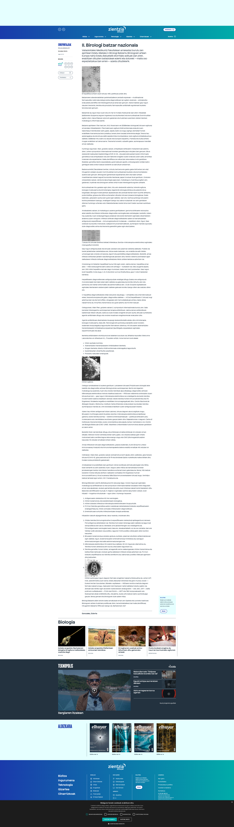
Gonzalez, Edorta (62, 51)
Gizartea (63, 789)
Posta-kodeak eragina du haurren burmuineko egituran (162, 649)
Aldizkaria (168, 29)
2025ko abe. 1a (138, 754)
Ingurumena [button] (99, 36)
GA (71, 66)
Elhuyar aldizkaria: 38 (63, 48)
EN (65, 66)
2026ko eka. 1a (94, 754)
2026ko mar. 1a (116, 754)
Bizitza (62, 775)
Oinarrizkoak (66, 793)
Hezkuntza (119, 778)
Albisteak (96, 778)
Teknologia (65, 784)
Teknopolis (65, 665)
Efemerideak (120, 785)
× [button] (232, 802)
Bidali (163, 611)
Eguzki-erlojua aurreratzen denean (146, 682)
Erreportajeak (64, 44)
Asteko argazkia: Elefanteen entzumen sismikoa (100, 649)
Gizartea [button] (129, 36)
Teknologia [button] (115, 36)
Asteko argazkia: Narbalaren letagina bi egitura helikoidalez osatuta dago (71, 650)
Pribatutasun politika (165, 785)
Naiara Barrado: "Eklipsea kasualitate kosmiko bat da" (146, 673)
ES (68, 63)
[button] (59, 29)
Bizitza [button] (85, 36)
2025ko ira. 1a (160, 754)
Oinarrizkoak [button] (144, 36)
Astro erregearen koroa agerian (144, 691)
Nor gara (161, 778)
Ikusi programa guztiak (168, 703)
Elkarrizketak (97, 782)
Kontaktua (161, 791)
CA (68, 66)
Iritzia (95, 785)
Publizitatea (162, 782)
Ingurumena (66, 780)
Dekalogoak (119, 782)
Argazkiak (96, 788)
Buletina (170, 36)
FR (71, 63)
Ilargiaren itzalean (70, 713)
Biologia (60, 59)
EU (65, 63)
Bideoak (96, 791)
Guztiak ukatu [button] (125, 819)
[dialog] (117, 813)
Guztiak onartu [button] (109, 819)
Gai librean (119, 788)
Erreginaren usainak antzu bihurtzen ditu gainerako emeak (130, 650)
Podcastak (97, 794)
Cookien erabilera (164, 788)
